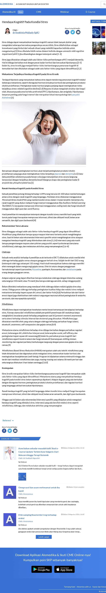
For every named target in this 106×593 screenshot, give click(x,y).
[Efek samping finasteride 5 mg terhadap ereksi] (9, 525)
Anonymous (28, 494)
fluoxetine (36, 269)
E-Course (90, 11)
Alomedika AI (9, 11)
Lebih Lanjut (43, 537)
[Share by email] (78, 32)
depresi (58, 173)
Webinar (64, 11)
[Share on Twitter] (73, 32)
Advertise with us (84, 587)
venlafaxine (71, 269)
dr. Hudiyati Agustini (31, 458)
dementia (69, 173)
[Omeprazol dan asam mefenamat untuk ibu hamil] (9, 498)
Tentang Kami (69, 587)
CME (38, 11)
